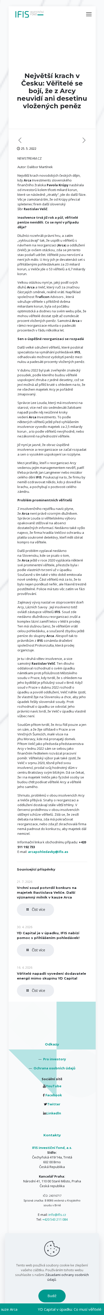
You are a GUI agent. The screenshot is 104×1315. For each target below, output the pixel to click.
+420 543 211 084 (55, 1219)
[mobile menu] (89, 14)
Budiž (52, 1295)
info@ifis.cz (57, 1214)
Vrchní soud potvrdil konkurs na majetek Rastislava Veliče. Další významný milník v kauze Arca (46, 892)
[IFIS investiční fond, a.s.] (29, 14)
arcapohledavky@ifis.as (48, 851)
